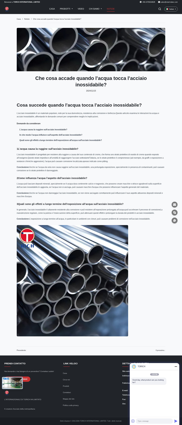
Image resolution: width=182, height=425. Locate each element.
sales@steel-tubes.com (169, 2)
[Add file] (133, 421)
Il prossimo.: (160, 350)
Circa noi (66, 380)
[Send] (176, 421)
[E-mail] (175, 205)
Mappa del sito (68, 399)
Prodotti (65, 9)
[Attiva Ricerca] (160, 9)
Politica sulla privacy (71, 405)
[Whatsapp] (175, 220)
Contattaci (67, 392)
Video (81, 9)
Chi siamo (94, 9)
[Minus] (175, 366)
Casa (52, 9)
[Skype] (175, 213)
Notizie (111, 9)
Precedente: (21, 350)
